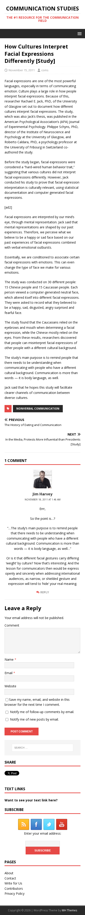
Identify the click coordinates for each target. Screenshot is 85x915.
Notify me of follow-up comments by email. (42, 712)
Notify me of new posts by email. (34, 719)
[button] (79, 33)
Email (9, 673)
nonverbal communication (37, 408)
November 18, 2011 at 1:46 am (43, 499)
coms (45, 70)
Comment (12, 625)
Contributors (14, 888)
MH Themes (69, 910)
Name (10, 659)
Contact (10, 878)
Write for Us (13, 883)
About (9, 873)
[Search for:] (42, 748)
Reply (44, 592)
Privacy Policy (14, 893)
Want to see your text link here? (31, 800)
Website (10, 686)
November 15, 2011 (22, 70)
